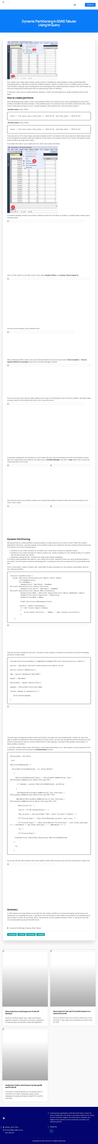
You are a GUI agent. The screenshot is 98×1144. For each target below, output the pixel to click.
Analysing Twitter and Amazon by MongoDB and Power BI (23, 1086)
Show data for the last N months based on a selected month (72, 1012)
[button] (75, 5)
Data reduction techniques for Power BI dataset (22, 1012)
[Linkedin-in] (51, 1131)
